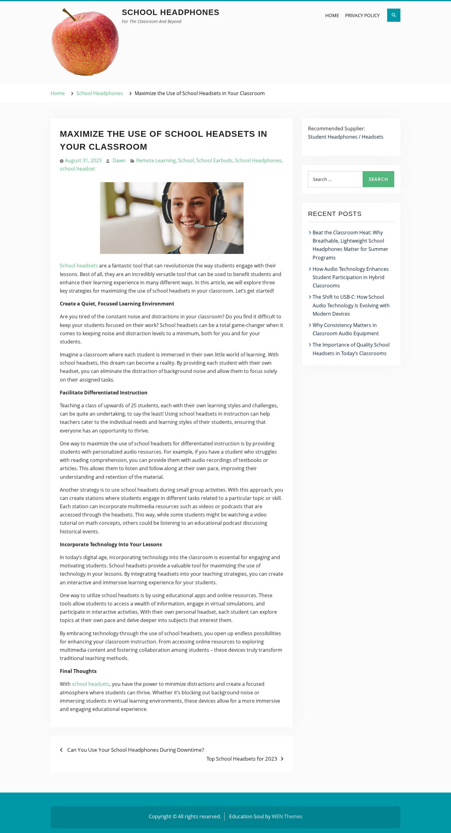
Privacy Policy (362, 15)
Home (332, 15)
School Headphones (170, 12)
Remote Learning (156, 160)
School (186, 160)
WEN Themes (287, 816)
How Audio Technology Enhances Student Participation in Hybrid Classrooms (351, 277)
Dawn (119, 160)
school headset (77, 168)
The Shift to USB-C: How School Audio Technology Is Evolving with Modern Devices (351, 305)
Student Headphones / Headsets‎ (346, 136)
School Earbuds (214, 160)
